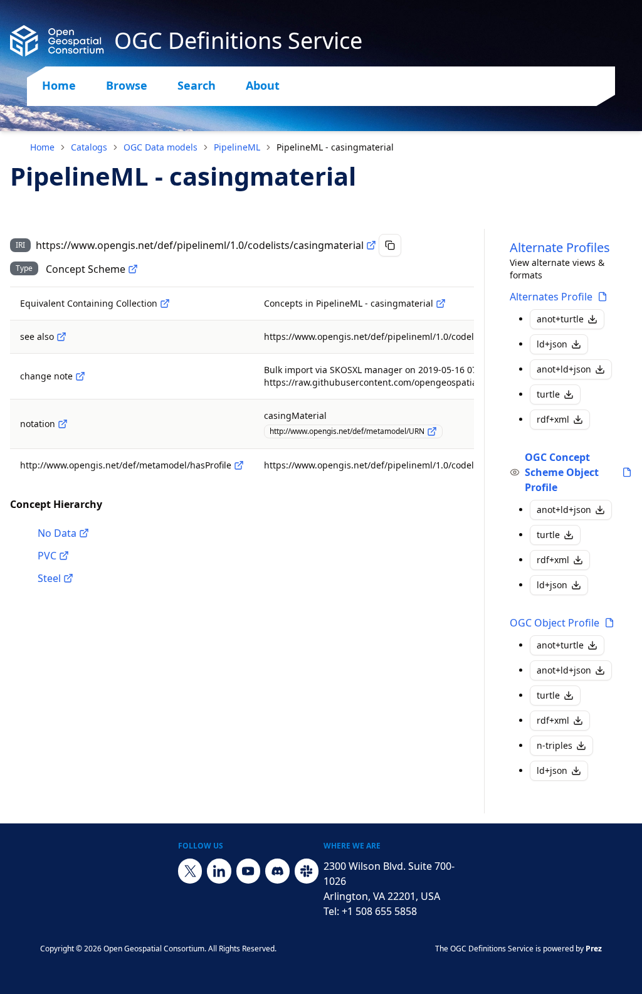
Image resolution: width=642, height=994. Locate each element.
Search (196, 85)
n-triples (554, 745)
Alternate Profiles (560, 247)
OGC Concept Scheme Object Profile (562, 472)
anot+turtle (560, 319)
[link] (335, 147)
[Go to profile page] (602, 297)
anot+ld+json (564, 369)
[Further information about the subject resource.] (61, 337)
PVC (47, 556)
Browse (126, 85)
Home (59, 85)
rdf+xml (553, 419)
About (263, 85)
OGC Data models (160, 147)
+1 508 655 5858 (379, 911)
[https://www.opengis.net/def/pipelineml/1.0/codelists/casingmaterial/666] (68, 578)
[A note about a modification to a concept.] (80, 376)
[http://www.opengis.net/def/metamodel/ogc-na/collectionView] (165, 304)
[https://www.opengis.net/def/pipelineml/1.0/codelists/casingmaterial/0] (84, 533)
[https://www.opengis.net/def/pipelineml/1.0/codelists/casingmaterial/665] (64, 556)
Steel (49, 578)
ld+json (552, 344)
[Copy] (390, 245)
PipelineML (237, 147)
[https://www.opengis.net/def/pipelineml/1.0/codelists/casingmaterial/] (441, 304)
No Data (57, 533)
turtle (548, 394)
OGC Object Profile (554, 623)
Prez (594, 948)
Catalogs (89, 147)
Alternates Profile (551, 297)
